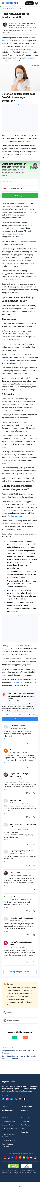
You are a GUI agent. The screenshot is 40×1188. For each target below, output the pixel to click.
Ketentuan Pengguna (9, 1121)
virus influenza (25, 141)
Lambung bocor (15, 800)
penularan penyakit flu (14, 523)
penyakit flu (6, 40)
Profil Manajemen (27, 1125)
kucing (11, 750)
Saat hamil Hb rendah (17, 726)
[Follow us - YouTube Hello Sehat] (20, 1099)
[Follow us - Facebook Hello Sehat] (3, 1099)
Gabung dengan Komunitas (20, 972)
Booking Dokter (7, 1110)
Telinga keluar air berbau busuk (21, 918)
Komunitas (24, 1110)
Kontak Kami (25, 1132)
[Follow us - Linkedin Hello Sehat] (11, 1099)
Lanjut (6, 738)
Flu (21, 8)
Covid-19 (5, 360)
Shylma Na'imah (15, 31)
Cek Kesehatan (26, 1106)
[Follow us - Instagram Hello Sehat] (7, 1099)
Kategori (5, 1106)
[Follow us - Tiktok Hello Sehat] (24, 1099)
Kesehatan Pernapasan (9, 8)
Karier (23, 1128)
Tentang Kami (25, 1121)
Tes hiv (12, 896)
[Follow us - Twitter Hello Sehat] (16, 1099)
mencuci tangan (18, 234)
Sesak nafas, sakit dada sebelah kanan (21, 943)
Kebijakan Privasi (7, 1125)
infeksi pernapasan (14, 516)
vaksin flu (16, 682)
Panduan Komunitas (8, 1140)
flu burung (23, 357)
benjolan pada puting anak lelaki (21, 851)
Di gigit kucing (14, 872)
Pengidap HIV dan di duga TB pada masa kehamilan (21, 775)
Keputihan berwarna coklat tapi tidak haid (22, 825)
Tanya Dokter (20, 719)
